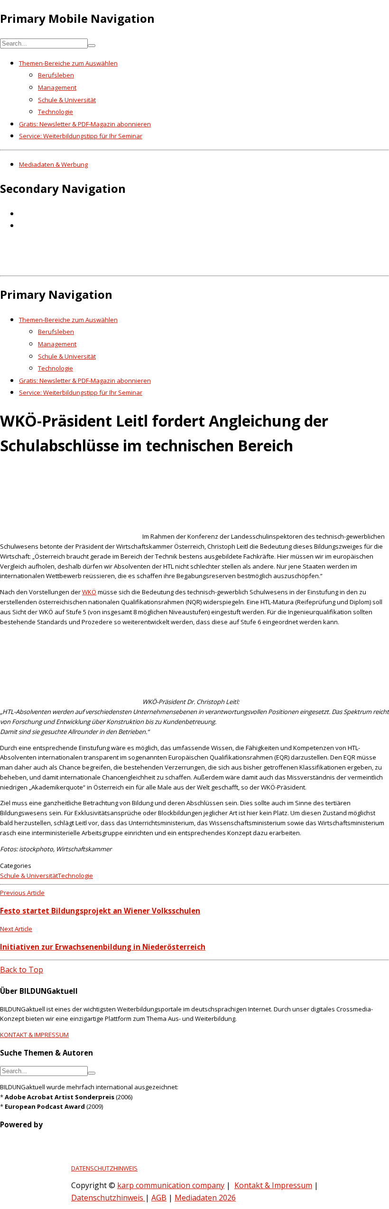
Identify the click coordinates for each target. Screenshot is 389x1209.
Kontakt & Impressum (273, 1185)
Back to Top (21, 969)
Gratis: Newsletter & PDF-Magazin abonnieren (85, 124)
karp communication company (170, 1185)
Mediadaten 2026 (205, 1197)
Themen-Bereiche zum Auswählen (68, 63)
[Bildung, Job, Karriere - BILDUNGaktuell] (154, 265)
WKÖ (89, 592)
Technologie (55, 111)
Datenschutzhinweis (108, 1197)
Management (57, 87)
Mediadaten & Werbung (53, 164)
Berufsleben (56, 75)
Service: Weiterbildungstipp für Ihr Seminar (80, 136)
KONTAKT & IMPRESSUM (34, 1034)
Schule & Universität (67, 99)
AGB (159, 1197)
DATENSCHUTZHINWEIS (104, 1168)
